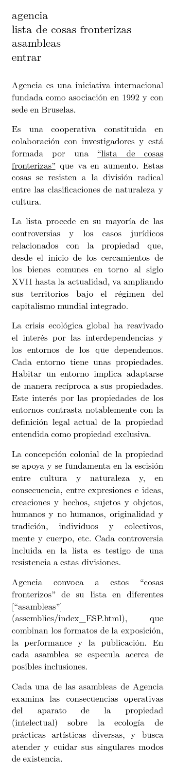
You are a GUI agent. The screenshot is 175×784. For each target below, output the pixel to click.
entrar (26, 57)
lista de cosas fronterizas (71, 29)
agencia (30, 15)
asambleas (36, 43)
